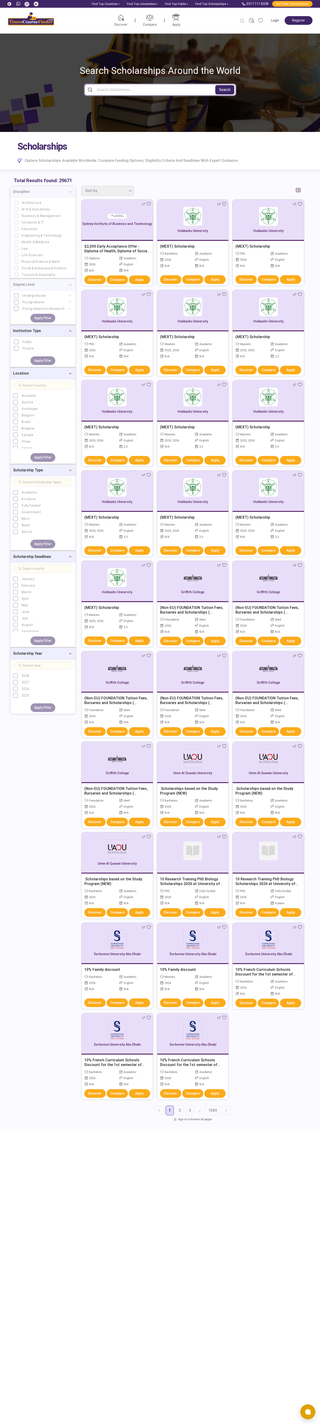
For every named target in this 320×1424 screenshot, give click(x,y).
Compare (117, 280)
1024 (212, 1110)
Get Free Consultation (292, 4)
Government (31, 512)
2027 (25, 682)
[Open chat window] (307, 1411)
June (25, 612)
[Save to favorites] (148, 204)
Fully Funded (31, 505)
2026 (25, 689)
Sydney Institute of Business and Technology (117, 224)
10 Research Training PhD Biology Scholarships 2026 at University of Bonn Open (190, 884)
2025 (25, 695)
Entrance (29, 499)
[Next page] (226, 1110)
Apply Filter (43, 318)
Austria (27, 402)
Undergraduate (34, 295)
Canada (27, 435)
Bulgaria (28, 428)
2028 (25, 676)
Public (27, 342)
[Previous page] (159, 1110)
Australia (29, 396)
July (25, 618)
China (26, 441)
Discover (95, 280)
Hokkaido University (193, 231)
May (25, 605)
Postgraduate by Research (43, 309)
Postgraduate (33, 302)
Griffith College (192, 592)
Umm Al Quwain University (192, 773)
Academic (29, 492)
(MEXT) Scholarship (177, 246)
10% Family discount (102, 969)
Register (298, 20)
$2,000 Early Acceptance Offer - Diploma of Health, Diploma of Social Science (116, 251)
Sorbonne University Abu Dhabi (117, 954)
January (28, 579)
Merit (26, 518)
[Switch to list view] (298, 190)
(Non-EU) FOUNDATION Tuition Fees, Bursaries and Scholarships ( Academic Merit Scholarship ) (191, 612)
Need (26, 525)
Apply (139, 280)
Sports (27, 532)
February (28, 585)
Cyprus (27, 448)
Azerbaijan (30, 409)
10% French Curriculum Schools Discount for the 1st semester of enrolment (264, 974)
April (25, 598)
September (30, 631)
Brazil (26, 422)
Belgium (28, 415)
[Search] (242, 20)
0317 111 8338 (257, 4)
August (27, 625)
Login (275, 20)
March (26, 592)
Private (28, 348)
